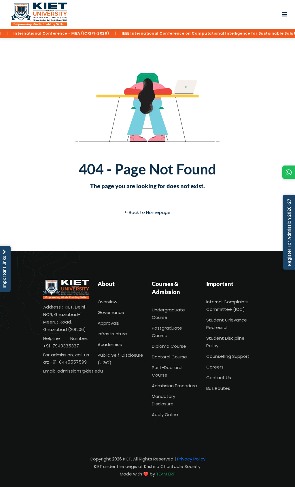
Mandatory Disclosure (163, 400)
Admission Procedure (174, 386)
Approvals (108, 323)
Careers (215, 367)
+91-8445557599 (68, 362)
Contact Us (218, 378)
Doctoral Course (169, 357)
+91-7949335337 (61, 346)
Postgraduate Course (167, 332)
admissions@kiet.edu (80, 371)
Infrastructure (112, 334)
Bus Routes (218, 388)
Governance (111, 312)
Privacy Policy (191, 459)
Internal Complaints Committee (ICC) (227, 305)
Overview (107, 302)
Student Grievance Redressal (226, 323)
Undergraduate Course (168, 313)
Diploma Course (169, 346)
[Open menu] (284, 14)
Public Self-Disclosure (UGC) (120, 359)
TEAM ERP (165, 474)
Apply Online (165, 414)
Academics (110, 344)
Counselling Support (227, 356)
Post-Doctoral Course (167, 371)
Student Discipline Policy (225, 342)
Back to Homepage (150, 212)
